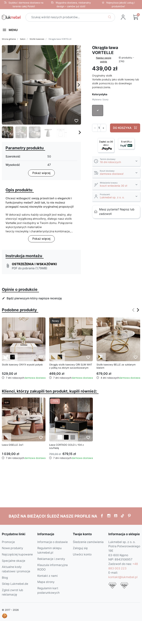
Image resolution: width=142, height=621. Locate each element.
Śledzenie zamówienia (88, 542)
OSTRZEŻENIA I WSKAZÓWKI (34, 264)
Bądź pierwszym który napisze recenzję (32, 298)
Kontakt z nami (47, 576)
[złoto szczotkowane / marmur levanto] (53, 357)
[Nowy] (71, 339)
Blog (5, 577)
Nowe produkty (12, 548)
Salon (22, 39)
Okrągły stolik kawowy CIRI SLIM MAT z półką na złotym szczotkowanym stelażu (70, 367)
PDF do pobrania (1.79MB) (29, 268)
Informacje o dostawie (52, 542)
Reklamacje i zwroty (51, 559)
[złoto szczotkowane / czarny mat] (60, 357)
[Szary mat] (72, 437)
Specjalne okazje (13, 561)
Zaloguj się (80, 548)
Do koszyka (122, 128)
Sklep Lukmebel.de (15, 584)
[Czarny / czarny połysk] (12, 357)
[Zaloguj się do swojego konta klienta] (123, 17)
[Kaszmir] (53, 437)
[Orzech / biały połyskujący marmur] (6, 437)
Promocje (8, 542)
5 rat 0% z (126, 141)
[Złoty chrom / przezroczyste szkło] (100, 357)
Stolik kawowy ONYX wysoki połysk (22, 364)
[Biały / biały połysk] (6, 357)
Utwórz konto (82, 554)
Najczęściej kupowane (17, 554)
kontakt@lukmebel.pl (123, 577)
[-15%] (71, 419)
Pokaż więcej (41, 173)
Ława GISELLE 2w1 (12, 444)
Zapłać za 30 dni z (106, 143)
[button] (116, 161)
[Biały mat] (60, 437)
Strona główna (9, 39)
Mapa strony (46, 582)
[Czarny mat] (66, 437)
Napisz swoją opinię (103, 59)
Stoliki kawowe (37, 39)
